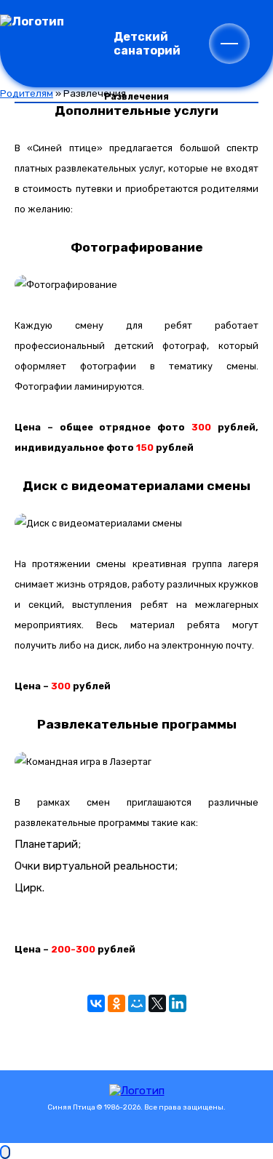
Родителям (26, 93)
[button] (229, 43)
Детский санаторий (147, 43)
